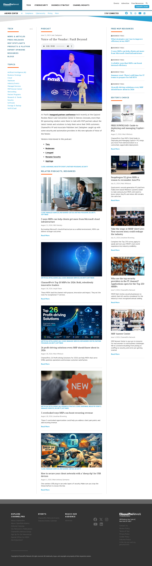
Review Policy (124, 528)
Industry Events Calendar (47, 521)
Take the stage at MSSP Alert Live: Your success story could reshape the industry (127, 231)
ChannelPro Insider (142, 7)
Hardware (11, 80)
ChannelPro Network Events (48, 518)
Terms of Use (124, 531)
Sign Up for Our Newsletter (21, 534)
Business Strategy (60, 5)
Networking (12, 92)
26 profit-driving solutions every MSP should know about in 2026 (70, 349)
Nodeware (50, 148)
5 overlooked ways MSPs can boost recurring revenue (67, 412)
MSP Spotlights (16, 43)
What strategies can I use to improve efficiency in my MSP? (127, 40)
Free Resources (137, 3)
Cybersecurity (41, 5)
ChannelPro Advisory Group (21, 531)
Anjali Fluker (57, 288)
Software (11, 103)
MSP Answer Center (15, 89)
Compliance (29, 13)
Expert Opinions (16, 50)
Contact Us (123, 525)
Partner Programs (14, 94)
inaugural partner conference (63, 114)
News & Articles (16, 36)
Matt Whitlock (58, 354)
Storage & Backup (14, 105)
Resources (13, 53)
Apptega (49, 161)
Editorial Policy (125, 539)
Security (10, 100)
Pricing (50, 13)
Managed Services (14, 86)
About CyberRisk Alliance (20, 523)
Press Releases (16, 40)
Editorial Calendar (17, 526)
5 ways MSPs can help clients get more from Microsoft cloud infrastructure (70, 220)
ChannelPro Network (128, 290)
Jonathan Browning (60, 416)
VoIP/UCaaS (12, 108)
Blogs (11, 56)
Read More (45, 235)
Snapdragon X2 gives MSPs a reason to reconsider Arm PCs (125, 178)
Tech (28, 5)
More (57, 13)
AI (22, 13)
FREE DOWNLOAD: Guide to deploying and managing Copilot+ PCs (127, 128)
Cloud (10, 78)
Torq (48, 144)
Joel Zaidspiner (57, 35)
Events (116, 3)
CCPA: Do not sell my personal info (127, 543)
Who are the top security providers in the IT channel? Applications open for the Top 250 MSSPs (127, 282)
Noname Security (53, 157)
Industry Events (13, 83)
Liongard (49, 152)
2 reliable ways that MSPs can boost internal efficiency (126, 64)
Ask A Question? (17, 540)
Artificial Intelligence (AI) (17, 72)
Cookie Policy (124, 537)
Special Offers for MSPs (20, 537)
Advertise (125, 3)
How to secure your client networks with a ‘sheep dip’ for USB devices (71, 474)
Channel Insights (81, 5)
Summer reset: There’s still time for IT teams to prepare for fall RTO (127, 76)
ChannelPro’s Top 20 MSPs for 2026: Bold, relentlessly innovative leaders (67, 283)
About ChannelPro (18, 520)
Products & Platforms (20, 46)
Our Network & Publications (21, 529)
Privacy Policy (124, 534)
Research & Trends (14, 97)
